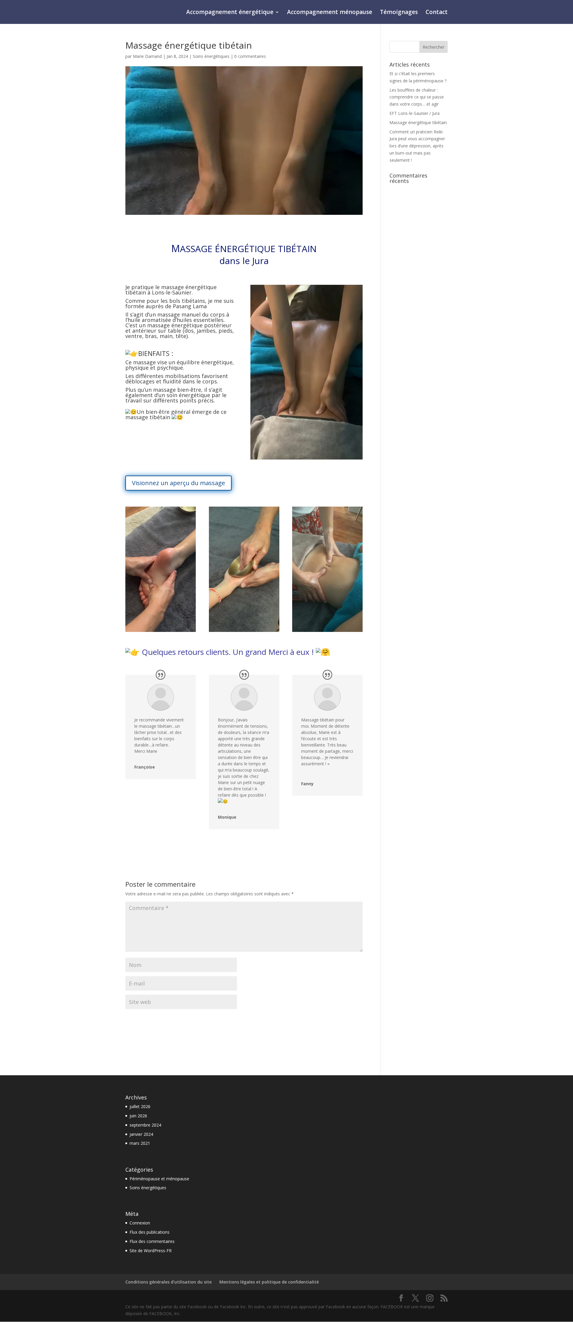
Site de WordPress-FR (151, 1250)
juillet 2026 (140, 1106)
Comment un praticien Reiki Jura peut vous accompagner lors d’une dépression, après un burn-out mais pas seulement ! (417, 146)
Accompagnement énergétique (229, 13)
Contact (437, 13)
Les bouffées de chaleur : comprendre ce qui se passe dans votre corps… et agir (416, 97)
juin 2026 (138, 1116)
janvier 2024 (141, 1134)
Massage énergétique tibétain (418, 122)
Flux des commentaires (152, 1241)
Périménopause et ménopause (159, 1178)
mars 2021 (140, 1143)
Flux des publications (150, 1232)
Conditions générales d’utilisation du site (168, 1282)
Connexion (140, 1223)
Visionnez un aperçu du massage (178, 483)
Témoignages (399, 13)
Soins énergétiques (211, 56)
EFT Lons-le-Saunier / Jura (414, 113)
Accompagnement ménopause (329, 13)
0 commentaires (250, 56)
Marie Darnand (147, 56)
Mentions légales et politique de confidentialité (269, 1282)
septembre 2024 (145, 1125)
